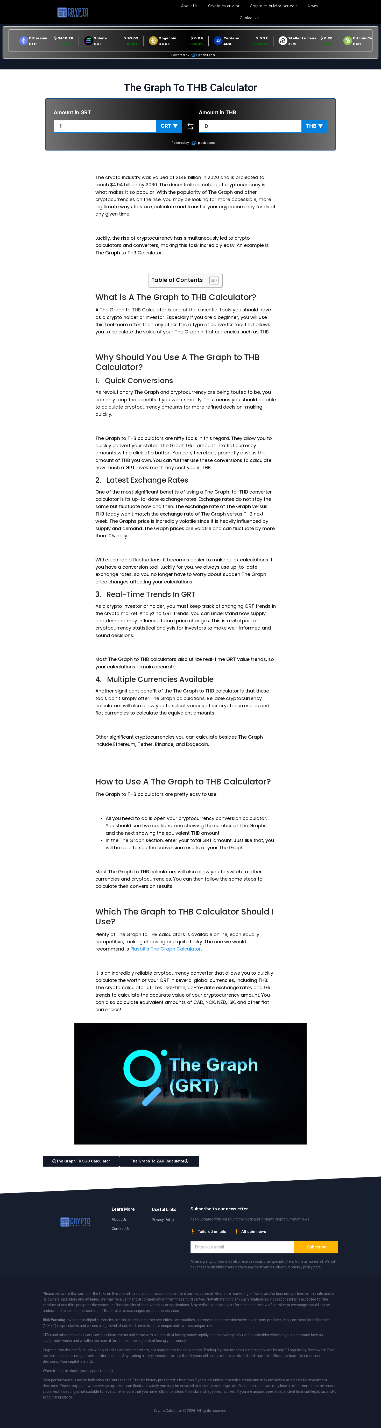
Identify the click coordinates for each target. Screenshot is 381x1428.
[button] (169, 126)
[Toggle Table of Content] (211, 280)
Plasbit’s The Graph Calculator (165, 949)
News (313, 6)
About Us (189, 6)
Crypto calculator (224, 6)
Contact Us (249, 18)
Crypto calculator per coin (274, 6)
